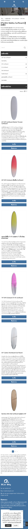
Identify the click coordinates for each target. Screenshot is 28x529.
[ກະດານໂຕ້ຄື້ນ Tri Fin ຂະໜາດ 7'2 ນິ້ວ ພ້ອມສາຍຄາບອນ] (14, 222)
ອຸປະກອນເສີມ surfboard (7, 77)
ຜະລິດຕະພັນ (8, 18)
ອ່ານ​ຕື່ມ (14, 144)
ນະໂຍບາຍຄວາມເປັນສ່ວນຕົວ (14, 522)
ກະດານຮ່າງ (4, 60)
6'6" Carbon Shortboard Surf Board (12, 353)
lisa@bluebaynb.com (9, 491)
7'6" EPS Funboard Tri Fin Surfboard (12, 298)
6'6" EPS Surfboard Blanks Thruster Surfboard (12, 122)
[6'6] (14, 108)
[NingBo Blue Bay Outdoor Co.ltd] (14, 5)
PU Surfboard (5, 67)
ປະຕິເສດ (8, 525)
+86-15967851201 (6, 488)
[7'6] (14, 283)
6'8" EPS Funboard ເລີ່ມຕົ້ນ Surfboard (12, 180)
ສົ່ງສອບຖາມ (14, 148)
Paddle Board (5, 73)
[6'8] (14, 166)
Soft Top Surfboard (6, 57)
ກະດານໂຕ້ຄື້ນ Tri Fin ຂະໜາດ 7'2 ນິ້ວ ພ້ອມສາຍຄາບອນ (13, 237)
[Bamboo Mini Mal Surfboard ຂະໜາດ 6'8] (14, 399)
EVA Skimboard (5, 70)
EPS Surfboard (15, 18)
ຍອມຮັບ (15, 525)
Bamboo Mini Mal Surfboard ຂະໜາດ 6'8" (14, 414)
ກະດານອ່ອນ (4, 80)
